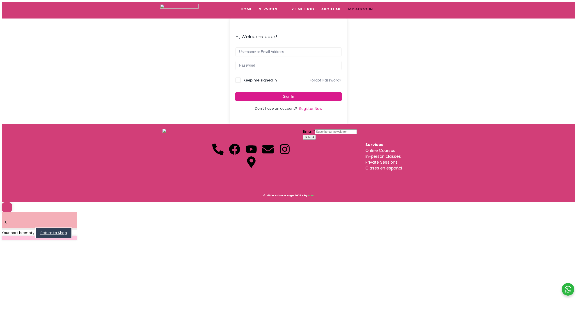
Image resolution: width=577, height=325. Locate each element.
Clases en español (383, 168)
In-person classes (383, 156)
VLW (311, 195)
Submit (309, 137)
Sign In (288, 96)
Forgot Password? (325, 80)
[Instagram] (284, 149)
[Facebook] (234, 149)
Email (309, 131)
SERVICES (268, 9)
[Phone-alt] (218, 149)
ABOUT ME (331, 9)
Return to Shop (53, 232)
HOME (246, 9)
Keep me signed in (260, 80)
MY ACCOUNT (361, 9)
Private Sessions (381, 162)
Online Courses (380, 150)
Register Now (310, 108)
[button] (271, 9)
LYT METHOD (301, 9)
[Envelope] (268, 149)
